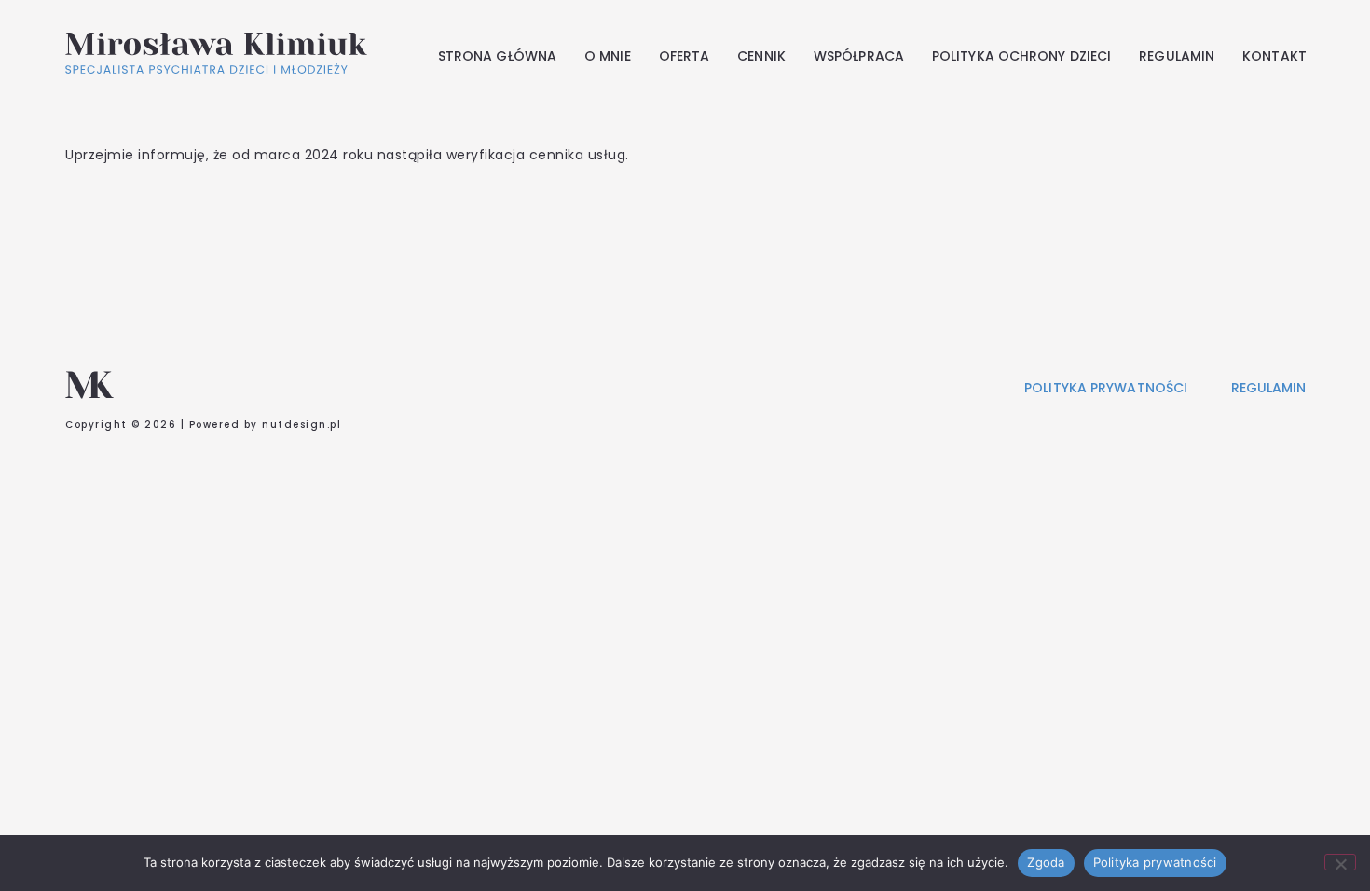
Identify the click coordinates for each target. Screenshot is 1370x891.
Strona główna (497, 56)
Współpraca (859, 56)
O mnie (607, 56)
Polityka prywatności (1155, 862)
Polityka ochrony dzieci (1021, 56)
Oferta (684, 56)
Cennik (761, 56)
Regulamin (1176, 56)
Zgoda (1045, 862)
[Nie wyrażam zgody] (1340, 862)
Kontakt (1274, 56)
